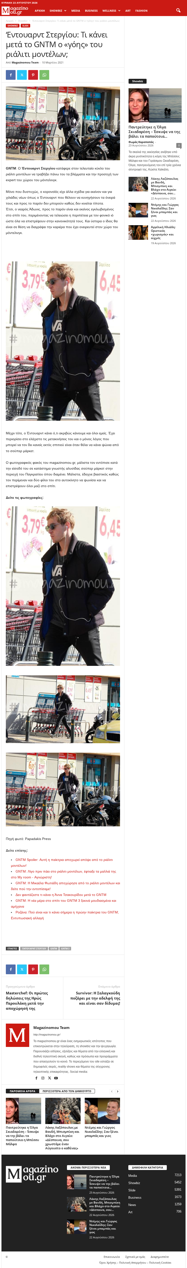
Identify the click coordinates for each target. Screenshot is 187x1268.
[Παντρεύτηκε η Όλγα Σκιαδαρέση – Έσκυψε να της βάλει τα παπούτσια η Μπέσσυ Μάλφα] (23, 1111)
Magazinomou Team (25, 62)
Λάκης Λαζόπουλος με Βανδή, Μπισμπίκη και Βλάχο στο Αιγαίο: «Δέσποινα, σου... (164, 186)
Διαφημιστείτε (160, 1257)
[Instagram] (43, 1078)
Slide (25, 25)
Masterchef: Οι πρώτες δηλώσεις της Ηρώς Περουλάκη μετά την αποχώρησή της (27, 1001)
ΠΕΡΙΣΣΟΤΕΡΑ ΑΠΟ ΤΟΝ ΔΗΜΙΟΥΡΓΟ (67, 1091)
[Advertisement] (63, 248)
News (132, 1205)
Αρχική (40, 10)
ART (128, 10)
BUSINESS (91, 10)
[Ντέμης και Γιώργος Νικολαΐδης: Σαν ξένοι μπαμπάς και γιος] (102, 1111)
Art (130, 1212)
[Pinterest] (33, 75)
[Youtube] (56, 1078)
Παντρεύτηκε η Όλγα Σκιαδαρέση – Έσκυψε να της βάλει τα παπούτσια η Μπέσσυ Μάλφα (22, 1135)
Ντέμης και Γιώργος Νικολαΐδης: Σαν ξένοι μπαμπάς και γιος (101, 1131)
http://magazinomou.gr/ (46, 1034)
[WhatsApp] (44, 75)
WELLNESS (109, 10)
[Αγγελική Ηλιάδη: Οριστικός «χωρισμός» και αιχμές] (138, 232)
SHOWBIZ (56, 10)
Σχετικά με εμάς (135, 1257)
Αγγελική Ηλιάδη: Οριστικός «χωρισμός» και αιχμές (163, 232)
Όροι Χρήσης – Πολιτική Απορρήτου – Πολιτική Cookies (135, 1262)
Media (132, 1176)
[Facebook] (11, 75)
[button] (178, 10)
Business (134, 1197)
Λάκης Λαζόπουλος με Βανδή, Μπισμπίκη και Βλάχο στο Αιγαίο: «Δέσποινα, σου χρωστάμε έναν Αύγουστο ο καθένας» (62, 1137)
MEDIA (75, 10)
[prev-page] (111, 1091)
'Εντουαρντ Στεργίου (34, 948)
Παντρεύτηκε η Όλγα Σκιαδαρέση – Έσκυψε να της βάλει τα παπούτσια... (154, 132)
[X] (22, 75)
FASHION (141, 10)
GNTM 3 (65, 948)
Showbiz (23, 20)
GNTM (53, 948)
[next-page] (117, 1091)
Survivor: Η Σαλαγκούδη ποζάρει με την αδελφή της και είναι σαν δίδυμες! (95, 998)
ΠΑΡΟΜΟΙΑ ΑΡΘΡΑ (22, 1091)
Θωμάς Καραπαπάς (141, 142)
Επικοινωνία (112, 1257)
